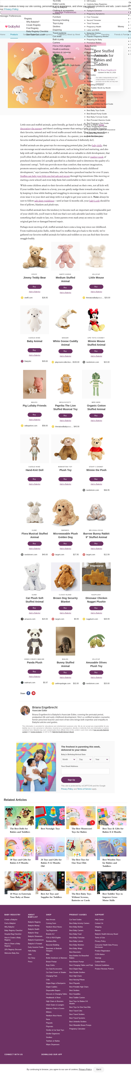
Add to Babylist (34, 292)
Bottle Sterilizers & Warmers (56, 958)
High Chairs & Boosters (54, 1001)
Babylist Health (33, 929)
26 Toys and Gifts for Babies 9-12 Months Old (51, 862)
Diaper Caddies (51, 987)
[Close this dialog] (0, 2)
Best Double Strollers (77, 972)
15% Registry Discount (12, 949)
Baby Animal (34, 341)
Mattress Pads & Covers (55, 1008)
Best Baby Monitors (76, 945)
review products (36, 732)
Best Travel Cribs (75, 1011)
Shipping (98, 927)
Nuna (48, 1019)
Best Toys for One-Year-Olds (80, 1007)
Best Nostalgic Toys (50, 828)
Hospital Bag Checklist (12, 934)
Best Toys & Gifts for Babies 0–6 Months (112, 830)
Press (30, 962)
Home (2, 34)
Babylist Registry (34, 922)
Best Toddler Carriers (77, 998)
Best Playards (74, 983)
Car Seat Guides (75, 920)
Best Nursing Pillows (77, 980)
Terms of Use (100, 938)
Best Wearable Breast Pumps (80, 1025)
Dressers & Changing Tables (56, 994)
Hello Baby (32, 951)
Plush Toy (65, 470)
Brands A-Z (50, 934)
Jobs (30, 954)
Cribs (48, 980)
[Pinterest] (24, 1060)
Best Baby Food (75, 934)
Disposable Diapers (53, 990)
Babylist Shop (33, 933)
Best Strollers (74, 990)
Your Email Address (69, 766)
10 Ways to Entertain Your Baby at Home (20, 895)
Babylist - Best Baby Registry (12, 27)
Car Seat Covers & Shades (56, 972)
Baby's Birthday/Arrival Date (73, 754)
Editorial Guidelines (102, 965)
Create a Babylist (10, 920)
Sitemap (98, 958)
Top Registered (51, 930)
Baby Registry (12, 915)
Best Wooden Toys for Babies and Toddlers (111, 862)
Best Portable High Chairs (79, 987)
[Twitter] (29, 1060)
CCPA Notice (100, 954)
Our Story (31, 958)
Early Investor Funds (35, 947)
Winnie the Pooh (96, 470)
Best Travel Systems (77, 1018)
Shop (49, 915)
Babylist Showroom (35, 936)
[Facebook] (18, 1060)
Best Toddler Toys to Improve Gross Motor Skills (112, 897)
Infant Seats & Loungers (55, 1005)
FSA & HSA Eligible (53, 938)
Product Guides (78, 915)
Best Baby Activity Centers (79, 923)
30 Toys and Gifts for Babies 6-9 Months (20, 861)
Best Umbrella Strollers (77, 1022)
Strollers (49, 1037)
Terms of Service (84, 789)
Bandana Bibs (51, 941)
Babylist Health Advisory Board (63, 732)
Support (99, 915)
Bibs (47, 954)
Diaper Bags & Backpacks (56, 983)
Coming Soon (51, 923)
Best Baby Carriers (76, 930)
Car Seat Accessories (54, 969)
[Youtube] (35, 1060)
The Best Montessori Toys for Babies (82, 830)
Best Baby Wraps (75, 948)
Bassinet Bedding (52, 945)
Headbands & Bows (53, 998)
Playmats (49, 1026)
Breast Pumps (51, 962)
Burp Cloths (50, 965)
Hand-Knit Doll (34, 470)
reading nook (96, 157)
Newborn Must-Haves (54, 927)
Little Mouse (96, 277)
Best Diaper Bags (75, 969)
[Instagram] (12, 1060)
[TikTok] (7, 1060)
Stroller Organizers (53, 1034)
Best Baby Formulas (77, 938)
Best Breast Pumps (76, 962)
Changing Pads (51, 976)
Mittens (49, 1012)
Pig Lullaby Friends (34, 405)
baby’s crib (94, 200)
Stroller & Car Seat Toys (55, 1030)
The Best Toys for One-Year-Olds (80, 861)
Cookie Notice (100, 962)
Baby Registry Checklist (13, 930)
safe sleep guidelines (44, 200)
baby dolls (97, 145)
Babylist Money (34, 926)
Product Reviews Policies (104, 969)
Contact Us (99, 923)
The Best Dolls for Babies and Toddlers (20, 830)
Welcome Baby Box (11, 953)
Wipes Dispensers (52, 1044)
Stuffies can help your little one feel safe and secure (45, 176)
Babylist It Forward (35, 944)
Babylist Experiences (36, 940)
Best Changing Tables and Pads (81, 965)
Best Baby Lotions (76, 941)
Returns (98, 930)
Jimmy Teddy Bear (34, 277)
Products (14, 34)
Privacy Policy (11, 9)
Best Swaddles (74, 994)
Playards (49, 1023)
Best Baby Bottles (76, 927)
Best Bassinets (75, 952)
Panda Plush (34, 662)
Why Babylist (9, 927)
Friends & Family (121, 34)
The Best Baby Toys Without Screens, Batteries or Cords (81, 897)
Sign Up (71, 780)
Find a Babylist (10, 923)
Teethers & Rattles (53, 1041)
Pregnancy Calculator (77, 1029)
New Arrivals (50, 920)
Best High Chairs (75, 976)
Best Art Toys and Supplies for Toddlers (51, 895)
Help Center (99, 920)
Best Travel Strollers (77, 1014)
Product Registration (102, 951)
